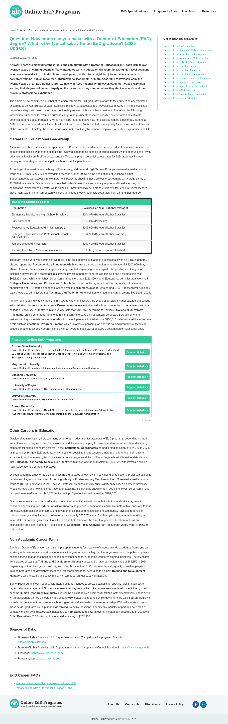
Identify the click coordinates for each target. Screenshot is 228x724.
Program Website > (137, 352)
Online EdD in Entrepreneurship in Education (187, 78)
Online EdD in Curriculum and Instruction (184, 54)
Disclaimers (152, 704)
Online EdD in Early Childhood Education (184, 62)
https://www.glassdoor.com (47, 653)
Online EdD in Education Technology (182, 70)
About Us (113, 704)
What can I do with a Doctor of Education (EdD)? (44, 688)
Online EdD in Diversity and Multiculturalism (186, 58)
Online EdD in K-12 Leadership (179, 90)
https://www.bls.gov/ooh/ (135, 647)
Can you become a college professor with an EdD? (46, 683)
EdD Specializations (134, 11)
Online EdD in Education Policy (179, 66)
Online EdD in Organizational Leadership (184, 94)
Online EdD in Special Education (180, 98)
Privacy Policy (175, 704)
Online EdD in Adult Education (179, 46)
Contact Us (132, 704)
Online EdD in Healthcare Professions (183, 82)
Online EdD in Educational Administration (184, 74)
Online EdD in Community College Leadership (187, 50)
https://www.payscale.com (45, 658)
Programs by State (165, 11)
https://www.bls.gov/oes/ (32, 642)
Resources (209, 11)
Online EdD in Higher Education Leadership (186, 86)
